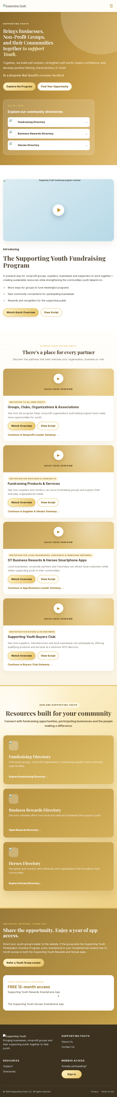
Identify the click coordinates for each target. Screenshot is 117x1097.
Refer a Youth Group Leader (24, 962)
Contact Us (68, 1046)
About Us (67, 1041)
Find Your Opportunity (54, 86)
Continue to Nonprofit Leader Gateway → (33, 434)
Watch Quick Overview (21, 312)
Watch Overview (21, 425)
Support (8, 1066)
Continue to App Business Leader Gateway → (36, 587)
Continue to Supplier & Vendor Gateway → (34, 511)
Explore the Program (19, 86)
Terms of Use (107, 1091)
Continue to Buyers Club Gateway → (30, 664)
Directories (9, 1071)
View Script (51, 312)
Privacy (94, 1091)
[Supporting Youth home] (18, 6)
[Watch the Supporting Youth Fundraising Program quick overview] (58, 210)
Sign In (71, 1074)
